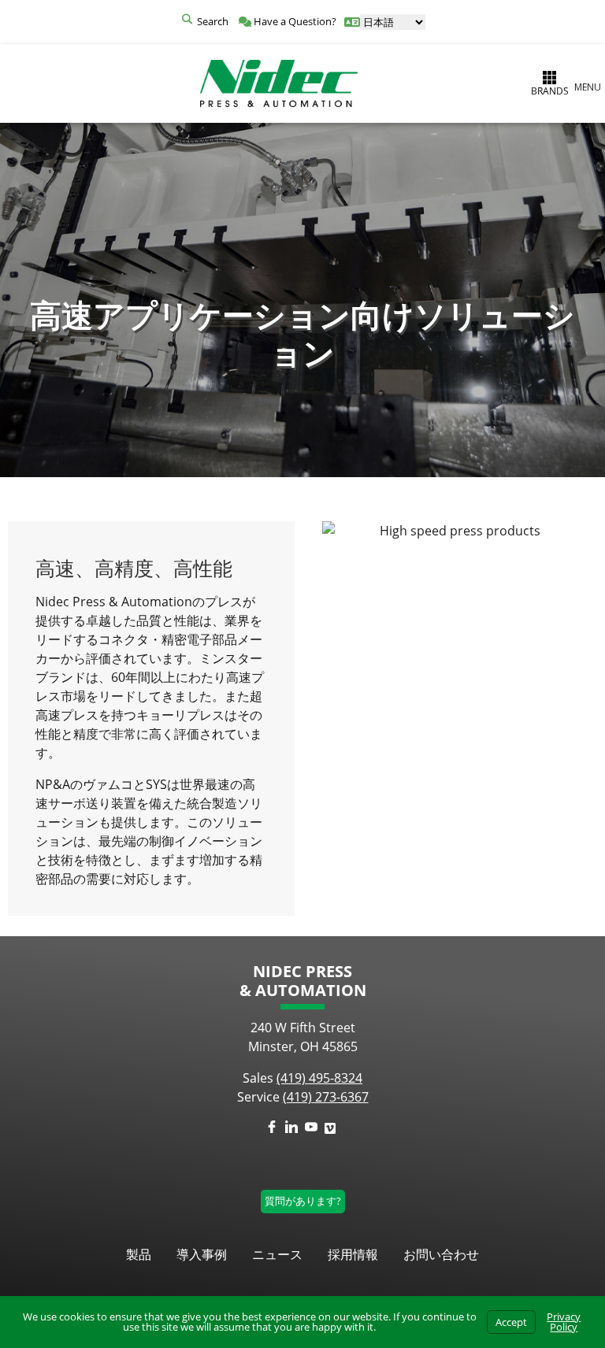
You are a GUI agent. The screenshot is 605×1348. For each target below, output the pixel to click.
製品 (138, 1254)
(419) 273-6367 (326, 1096)
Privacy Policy (564, 1321)
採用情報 (353, 1254)
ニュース (277, 1254)
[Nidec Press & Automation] (279, 83)
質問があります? (303, 1201)
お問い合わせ (441, 1254)
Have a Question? (293, 21)
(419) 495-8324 (319, 1078)
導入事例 (201, 1254)
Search (212, 21)
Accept (511, 1322)
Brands (550, 91)
